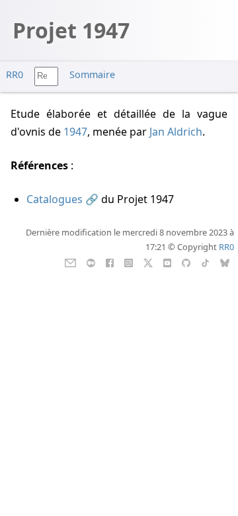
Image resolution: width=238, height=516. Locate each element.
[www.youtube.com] (166, 262)
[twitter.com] (148, 262)
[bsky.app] (225, 262)
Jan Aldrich (175, 131)
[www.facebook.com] (109, 262)
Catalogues (54, 199)
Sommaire (92, 74)
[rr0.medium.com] (90, 262)
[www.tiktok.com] (205, 262)
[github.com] (186, 262)
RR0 (14, 74)
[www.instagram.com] (128, 262)
